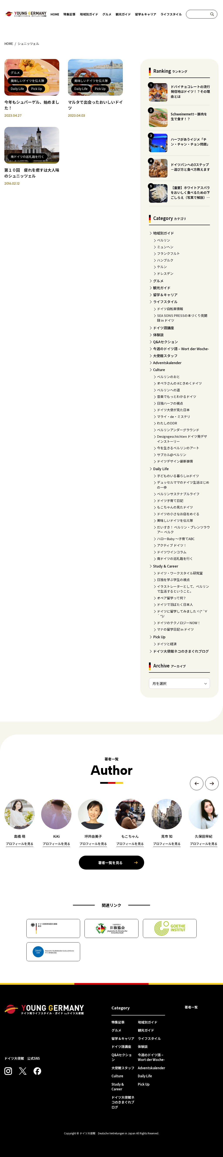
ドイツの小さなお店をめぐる (178, 514)
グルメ (107, 14)
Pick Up (159, 636)
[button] (196, 783)
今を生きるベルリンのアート (178, 448)
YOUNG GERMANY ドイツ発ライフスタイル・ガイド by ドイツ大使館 (44, 1010)
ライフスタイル (171, 14)
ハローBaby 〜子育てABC (175, 538)
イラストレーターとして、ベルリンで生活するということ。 (183, 589)
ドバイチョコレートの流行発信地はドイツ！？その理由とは (190, 91)
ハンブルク (165, 260)
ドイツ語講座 (163, 327)
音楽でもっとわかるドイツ (176, 396)
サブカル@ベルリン (171, 454)
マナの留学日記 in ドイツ (175, 629)
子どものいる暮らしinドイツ (178, 475)
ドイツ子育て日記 (170, 500)
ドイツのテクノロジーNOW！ (179, 622)
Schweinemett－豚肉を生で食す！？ (189, 116)
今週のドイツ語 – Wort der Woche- (181, 348)
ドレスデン (165, 273)
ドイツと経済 (167, 644)
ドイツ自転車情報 (170, 308)
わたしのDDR (167, 423)
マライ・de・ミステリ (173, 416)
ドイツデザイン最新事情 (175, 461)
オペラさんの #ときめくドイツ (179, 383)
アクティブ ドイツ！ (172, 545)
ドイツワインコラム (171, 552)
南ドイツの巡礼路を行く (175, 558)
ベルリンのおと (168, 376)
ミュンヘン (165, 247)
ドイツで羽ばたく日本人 (175, 604)
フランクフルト (168, 253)
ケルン (162, 266)
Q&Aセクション (165, 341)
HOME (55, 14)
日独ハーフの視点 (170, 403)
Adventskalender (167, 362)
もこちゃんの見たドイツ (175, 507)
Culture (159, 369)
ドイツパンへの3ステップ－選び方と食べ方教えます (190, 167)
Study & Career (165, 566)
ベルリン (163, 240)
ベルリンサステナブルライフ (178, 494)
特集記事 (69, 14)
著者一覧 (191, 1007)
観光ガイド (123, 14)
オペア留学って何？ (171, 598)
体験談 (158, 334)
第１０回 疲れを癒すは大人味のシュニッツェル (31, 173)
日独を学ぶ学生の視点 (173, 579)
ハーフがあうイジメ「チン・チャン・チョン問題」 (190, 142)
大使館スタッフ (165, 355)
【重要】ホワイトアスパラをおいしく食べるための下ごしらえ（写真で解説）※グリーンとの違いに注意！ (190, 195)
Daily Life (161, 468)
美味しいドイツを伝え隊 (175, 520)
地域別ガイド (89, 14)
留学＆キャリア (145, 14)
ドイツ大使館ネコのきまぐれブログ (181, 651)
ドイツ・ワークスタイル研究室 (180, 573)
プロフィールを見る (19, 843)
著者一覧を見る (110, 862)
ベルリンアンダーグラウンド (178, 429)
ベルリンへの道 (168, 390)
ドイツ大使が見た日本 (173, 409)
